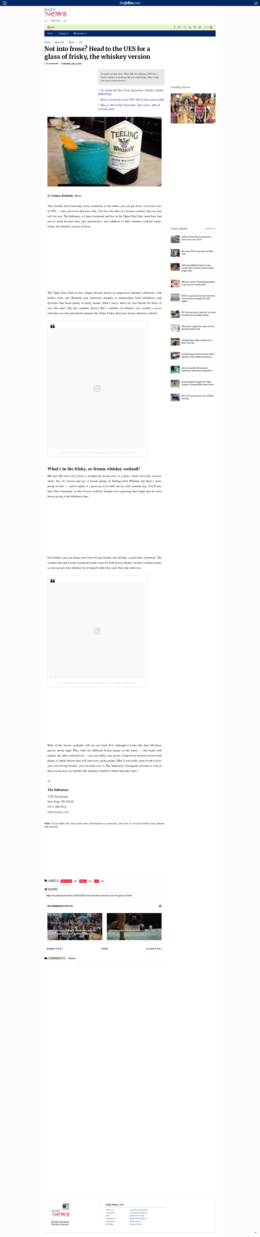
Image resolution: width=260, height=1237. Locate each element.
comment (137, 823)
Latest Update (179, 228)
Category (62, 33)
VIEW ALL (209, 229)
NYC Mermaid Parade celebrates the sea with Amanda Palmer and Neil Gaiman (73, 932)
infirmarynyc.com (58, 812)
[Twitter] (199, 27)
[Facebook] (174, 27)
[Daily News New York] (55, 20)
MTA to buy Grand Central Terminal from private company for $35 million (198, 298)
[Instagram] (185, 27)
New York (59, 42)
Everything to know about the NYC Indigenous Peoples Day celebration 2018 (193, 109)
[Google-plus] (180, 27)
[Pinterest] (194, 27)
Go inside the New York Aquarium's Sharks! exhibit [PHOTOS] (131, 92)
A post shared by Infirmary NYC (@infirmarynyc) (82, 452)
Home (50, 33)
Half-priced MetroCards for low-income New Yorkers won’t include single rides (197, 268)
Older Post (154, 949)
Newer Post (55, 949)
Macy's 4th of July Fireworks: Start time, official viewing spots (129, 107)
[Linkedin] (190, 27)
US (80, 42)
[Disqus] (104, 999)
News (71, 42)
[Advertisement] (161, 15)
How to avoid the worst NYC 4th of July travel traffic (132, 99)
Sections (80, 33)
